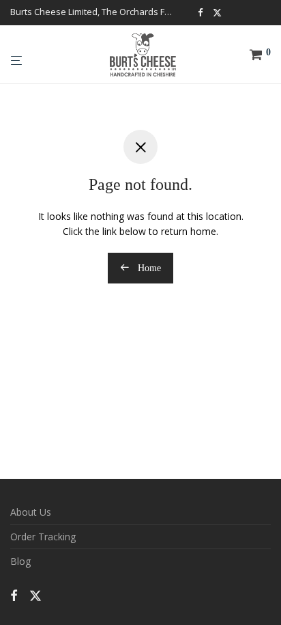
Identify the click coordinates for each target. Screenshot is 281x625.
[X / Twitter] (217, 11)
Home (148, 268)
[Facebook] (200, 11)
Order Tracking (43, 536)
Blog (20, 561)
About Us (30, 511)
